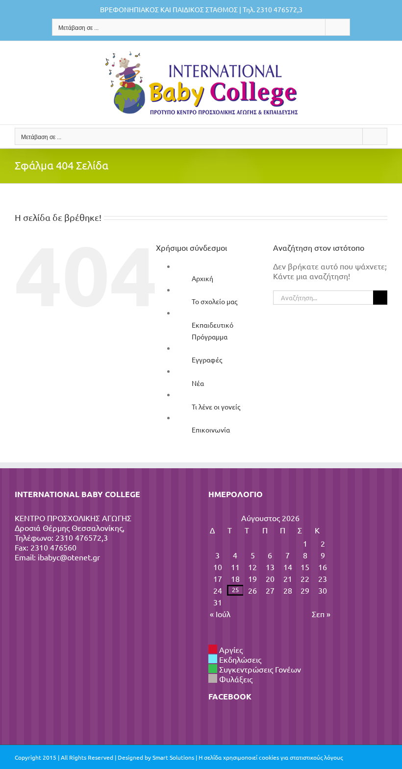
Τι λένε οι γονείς (216, 406)
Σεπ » (321, 614)
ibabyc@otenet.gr (69, 557)
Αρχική (202, 278)
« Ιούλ (220, 614)
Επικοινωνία (211, 429)
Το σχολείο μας (214, 301)
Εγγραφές (207, 359)
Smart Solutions (173, 757)
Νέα (198, 383)
